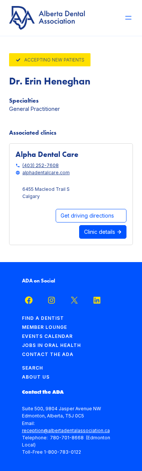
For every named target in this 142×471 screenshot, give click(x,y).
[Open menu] (128, 17)
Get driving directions (87, 215)
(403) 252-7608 (40, 165)
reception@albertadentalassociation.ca (66, 430)
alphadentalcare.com (46, 172)
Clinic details (100, 232)
